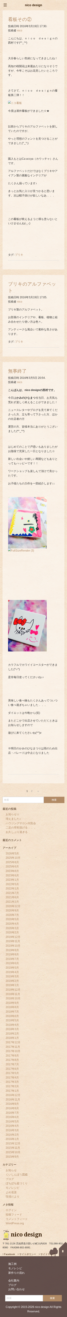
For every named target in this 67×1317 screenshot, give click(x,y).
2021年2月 (12, 901)
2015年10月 (13, 1152)
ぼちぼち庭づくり (17, 1183)
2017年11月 (13, 1046)
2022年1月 (12, 888)
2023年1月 (12, 879)
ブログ (10, 1179)
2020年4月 (12, 923)
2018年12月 (13, 989)
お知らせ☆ (12, 814)
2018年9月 (12, 1002)
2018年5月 (12, 1020)
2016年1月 (12, 1139)
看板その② (20, 19)
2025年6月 (12, 866)
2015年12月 (13, 1143)
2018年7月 (12, 1011)
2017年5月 (12, 1073)
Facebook (9, 1254)
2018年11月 (13, 994)
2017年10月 (13, 1051)
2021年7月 (12, 893)
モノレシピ (12, 1187)
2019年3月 (12, 976)
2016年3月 (12, 1130)
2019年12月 (13, 936)
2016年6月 (12, 1117)
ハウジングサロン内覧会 (21, 823)
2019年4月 (12, 972)
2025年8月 (12, 862)
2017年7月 (12, 1064)
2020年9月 (12, 910)
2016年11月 (13, 1099)
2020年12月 (13, 906)
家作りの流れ (16, 1272)
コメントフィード (17, 1219)
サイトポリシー (27, 1254)
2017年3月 (12, 1081)
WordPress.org (15, 1223)
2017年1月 (12, 1090)
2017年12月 (13, 1042)
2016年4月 (12, 1125)
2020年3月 (12, 928)
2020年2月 (12, 932)
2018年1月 (12, 1037)
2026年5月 (12, 853)
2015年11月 (13, 1147)
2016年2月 (12, 1134)
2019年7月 (12, 958)
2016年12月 (13, 1095)
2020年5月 (12, 919)
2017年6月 (12, 1068)
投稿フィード (14, 1214)
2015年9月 (12, 1156)
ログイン (11, 1210)
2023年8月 (12, 871)
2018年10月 (13, 998)
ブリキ (19, 254)
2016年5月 (12, 1121)
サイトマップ (47, 1254)
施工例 (12, 1263)
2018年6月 (12, 1016)
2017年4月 (12, 1077)
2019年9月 (12, 950)
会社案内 (13, 1280)
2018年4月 (12, 1024)
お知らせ (11, 1170)
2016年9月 (12, 1103)
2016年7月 (12, 1112)
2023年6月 (12, 875)
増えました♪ (13, 818)
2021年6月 (12, 897)
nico (19, 30)
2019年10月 (13, 945)
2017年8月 (12, 1059)
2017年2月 (12, 1086)
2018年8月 (12, 1007)
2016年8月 (12, 1108)
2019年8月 (12, 954)
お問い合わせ (16, 1289)
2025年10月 (13, 857)
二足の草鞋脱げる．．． (21, 827)
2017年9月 (12, 1055)
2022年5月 (12, 884)
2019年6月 (12, 963)
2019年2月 (12, 980)
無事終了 (17, 371)
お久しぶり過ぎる (17, 832)
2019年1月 (12, 985)
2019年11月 (13, 941)
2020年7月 (12, 914)
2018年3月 (12, 1029)
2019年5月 (12, 967)
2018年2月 (12, 1033)
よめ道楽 (11, 1192)
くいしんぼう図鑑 (17, 1174)
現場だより (12, 1196)
